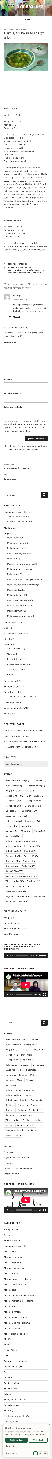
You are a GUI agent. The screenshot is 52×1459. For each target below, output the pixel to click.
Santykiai (31, 856)
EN (40, 1453)
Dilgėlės (12, 268)
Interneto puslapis (13, 407)
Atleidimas (39, 780)
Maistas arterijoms (16, 543)
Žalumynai (39, 273)
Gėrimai (11, 654)
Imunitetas (32, 821)
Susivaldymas (10, 692)
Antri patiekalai (14, 648)
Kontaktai (8, 1163)
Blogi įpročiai (13, 791)
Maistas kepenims (15, 548)
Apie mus (8, 1152)
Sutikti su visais (16, 1440)
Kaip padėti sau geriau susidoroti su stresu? (24, 741)
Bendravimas (36, 786)
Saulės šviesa (10, 681)
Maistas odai (13, 574)
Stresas (29, 861)
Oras (6, 628)
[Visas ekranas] (44, 994)
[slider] (43, 955)
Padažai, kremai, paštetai (18, 664)
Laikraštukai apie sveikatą (16, 512)
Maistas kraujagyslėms (18, 553)
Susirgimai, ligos (11, 686)
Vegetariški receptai (19, 273)
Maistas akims (14, 538)
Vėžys (10, 901)
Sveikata (28, 866)
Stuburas (11, 866)
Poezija (30, 851)
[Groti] (7, 955)
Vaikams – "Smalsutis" (17, 521)
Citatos (30, 791)
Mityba (7, 533)
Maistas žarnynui (15, 611)
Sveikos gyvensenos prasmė (21, 876)
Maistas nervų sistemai (18, 569)
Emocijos (11, 811)
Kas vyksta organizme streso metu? (21, 747)
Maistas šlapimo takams (18, 600)
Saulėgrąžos (15, 270)
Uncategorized (11, 703)
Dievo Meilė (13, 801)
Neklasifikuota (10, 622)
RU (45, 1453)
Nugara (34, 846)
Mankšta (8, 528)
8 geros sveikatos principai (16, 1157)
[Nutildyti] (37, 955)
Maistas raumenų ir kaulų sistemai (23, 579)
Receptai (13, 264)
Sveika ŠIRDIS (14, 871)
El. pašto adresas (13, 393)
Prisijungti (9, 917)
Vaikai (10, 886)
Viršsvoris (38, 896)
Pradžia (7, 1146)
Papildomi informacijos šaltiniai (18, 1168)
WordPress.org (11, 934)
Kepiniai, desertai (15, 659)
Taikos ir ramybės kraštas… (16, 736)
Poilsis (7, 639)
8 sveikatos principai (17, 780)
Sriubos (23, 264)
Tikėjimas (33, 881)
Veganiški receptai (34, 270)
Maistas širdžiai (14, 590)
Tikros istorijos (14, 881)
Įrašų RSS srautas (12, 923)
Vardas (8, 379)
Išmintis (11, 826)
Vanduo (7, 714)
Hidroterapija (13, 821)
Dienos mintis (14, 796)
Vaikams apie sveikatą (14, 708)
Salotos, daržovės (15, 669)
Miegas (39, 831)
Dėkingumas (33, 806)
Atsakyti (16, 317)
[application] (26, 955)
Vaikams (25, 886)
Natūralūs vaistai (15, 846)
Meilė (25, 831)
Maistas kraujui (14, 558)
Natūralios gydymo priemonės (21, 841)
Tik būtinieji (38, 1440)
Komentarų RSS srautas (15, 928)
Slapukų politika (11, 1174)
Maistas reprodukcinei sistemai (22, 584)
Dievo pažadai (34, 801)
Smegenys (12, 861)
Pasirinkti (10, 1446)
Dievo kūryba (35, 796)
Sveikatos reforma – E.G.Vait (20, 696)
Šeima (24, 901)
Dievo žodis (13, 806)
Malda (26, 826)
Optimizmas (13, 851)
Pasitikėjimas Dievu (13, 633)
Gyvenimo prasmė (16, 816)
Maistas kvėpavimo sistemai (20, 564)
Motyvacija (13, 836)
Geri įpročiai (29, 811)
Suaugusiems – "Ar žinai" (18, 516)
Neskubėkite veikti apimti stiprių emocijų (23, 730)
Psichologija (13, 856)
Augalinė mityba (15, 786)
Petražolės (25, 268)
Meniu (27, 19)
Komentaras (10, 342)
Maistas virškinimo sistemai (20, 605)
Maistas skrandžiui (16, 595)
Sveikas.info (30, 6)
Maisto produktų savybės (19, 616)
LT (36, 1453)
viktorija (21, 29)
